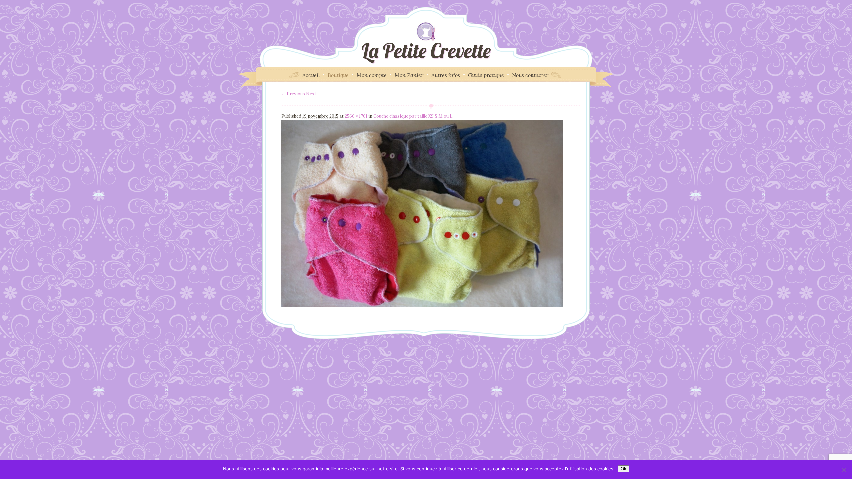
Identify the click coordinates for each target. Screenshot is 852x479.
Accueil (311, 75)
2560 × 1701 (356, 116)
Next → (313, 94)
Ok (623, 468)
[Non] (843, 469)
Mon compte (372, 75)
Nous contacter (530, 75)
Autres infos (445, 75)
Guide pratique (486, 75)
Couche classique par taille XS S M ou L (413, 116)
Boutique (338, 75)
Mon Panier (409, 75)
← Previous (293, 94)
